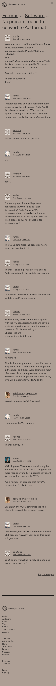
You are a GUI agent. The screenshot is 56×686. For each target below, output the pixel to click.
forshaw (17, 131)
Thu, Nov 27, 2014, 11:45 (21, 526)
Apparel (5, 632)
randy (16, 96)
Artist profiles (8, 641)
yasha (16, 195)
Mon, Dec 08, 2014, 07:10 (22, 555)
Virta (4, 624)
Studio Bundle (8, 630)
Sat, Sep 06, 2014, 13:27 (21, 176)
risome (16, 312)
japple (16, 36)
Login (4, 670)
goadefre (17, 552)
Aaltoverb (6, 619)
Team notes (7, 647)
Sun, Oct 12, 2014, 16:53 (21, 314)
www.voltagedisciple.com (18, 336)
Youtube (6, 664)
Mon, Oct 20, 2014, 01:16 (21, 440)
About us (6, 639)
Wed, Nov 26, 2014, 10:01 (22, 502)
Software (35, 15)
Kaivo (4, 622)
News (4, 644)
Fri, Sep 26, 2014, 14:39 (21, 289)
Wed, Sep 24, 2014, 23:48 (22, 198)
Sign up (5, 673)
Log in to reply (46, 575)
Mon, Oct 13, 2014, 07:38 (22, 353)
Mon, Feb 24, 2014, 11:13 (21, 98)
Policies (5, 655)
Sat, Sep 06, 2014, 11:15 (21, 133)
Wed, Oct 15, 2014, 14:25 (21, 396)
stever (16, 458)
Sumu (5, 627)
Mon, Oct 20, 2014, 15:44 (22, 461)
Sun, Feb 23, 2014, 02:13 (21, 39)
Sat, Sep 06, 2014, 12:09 (21, 155)
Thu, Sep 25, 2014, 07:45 (21, 240)
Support (5, 652)
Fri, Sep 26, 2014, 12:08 (21, 264)
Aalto (4, 616)
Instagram (6, 661)
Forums (10, 15)
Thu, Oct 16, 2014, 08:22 (21, 418)
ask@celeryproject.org (25, 394)
